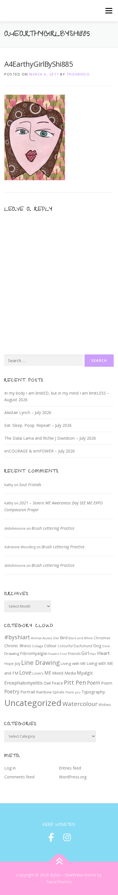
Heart (103, 653)
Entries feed (70, 768)
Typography (93, 692)
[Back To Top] (59, 861)
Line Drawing (40, 662)
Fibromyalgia (33, 653)
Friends (74, 653)
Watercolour (80, 704)
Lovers (38, 673)
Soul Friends (30, 484)
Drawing (11, 653)
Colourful (65, 646)
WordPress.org (72, 777)
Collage (37, 646)
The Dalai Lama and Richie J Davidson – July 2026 (50, 438)
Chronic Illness (17, 645)
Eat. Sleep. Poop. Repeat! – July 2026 (38, 425)
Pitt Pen (75, 682)
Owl (47, 683)
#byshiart (17, 637)
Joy (17, 663)
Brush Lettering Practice (53, 528)
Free (63, 654)
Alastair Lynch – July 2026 (27, 412)
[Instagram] (67, 837)
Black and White (80, 638)
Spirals (58, 692)
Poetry (11, 691)
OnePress (74, 875)
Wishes (105, 704)
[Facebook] (51, 837)
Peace (57, 683)
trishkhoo (78, 74)
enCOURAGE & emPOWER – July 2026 (39, 451)
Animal (36, 638)
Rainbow (44, 692)
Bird (64, 637)
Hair (93, 654)
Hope (9, 663)
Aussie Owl (50, 638)
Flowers (53, 654)
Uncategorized (33, 703)
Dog (97, 645)
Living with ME (73, 663)
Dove (106, 646)
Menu (108, 10)
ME (47, 673)
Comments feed (19, 777)
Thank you (72, 692)
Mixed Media (64, 673)
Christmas (102, 638)
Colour (50, 645)
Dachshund (83, 646)
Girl (85, 653)
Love (25, 672)
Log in (10, 768)
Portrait (28, 692)
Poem (93, 682)
